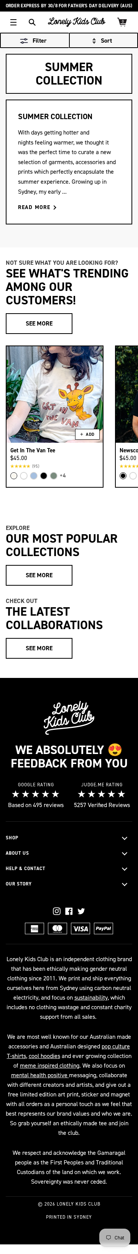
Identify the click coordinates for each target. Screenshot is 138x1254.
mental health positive (40, 1075)
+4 (63, 475)
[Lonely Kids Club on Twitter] (81, 911)
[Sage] (53, 475)
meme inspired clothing (49, 1065)
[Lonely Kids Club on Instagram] (57, 911)
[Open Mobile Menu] (13, 22)
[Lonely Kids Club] (76, 22)
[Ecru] (13, 475)
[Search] (32, 22)
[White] (23, 475)
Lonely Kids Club (78, 1204)
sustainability (91, 997)
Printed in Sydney (69, 1217)
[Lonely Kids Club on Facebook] (69, 911)
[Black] (43, 475)
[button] (103, 40)
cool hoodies (44, 1056)
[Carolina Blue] (33, 475)
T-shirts (16, 1056)
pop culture (116, 1046)
